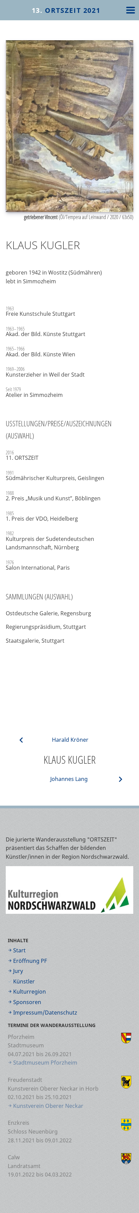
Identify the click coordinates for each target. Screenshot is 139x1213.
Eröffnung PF (30, 961)
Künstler (24, 981)
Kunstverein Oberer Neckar (48, 1106)
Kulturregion (29, 991)
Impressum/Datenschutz (45, 1012)
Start (19, 950)
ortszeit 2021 (66, 10)
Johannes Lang (69, 779)
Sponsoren (27, 1002)
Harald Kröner (70, 739)
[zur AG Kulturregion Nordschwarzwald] (69, 890)
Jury (18, 971)
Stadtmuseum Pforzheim (45, 1062)
